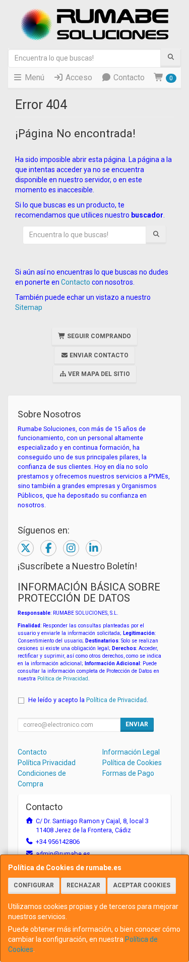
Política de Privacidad (62, 678)
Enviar (136, 724)
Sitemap (28, 307)
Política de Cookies (132, 763)
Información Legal (131, 752)
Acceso (78, 77)
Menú (33, 77)
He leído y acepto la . (88, 700)
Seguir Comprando (98, 336)
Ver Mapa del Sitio (98, 374)
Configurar (34, 885)
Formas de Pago (128, 773)
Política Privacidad (47, 763)
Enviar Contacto (98, 355)
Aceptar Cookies (141, 885)
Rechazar (83, 885)
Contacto (128, 77)
